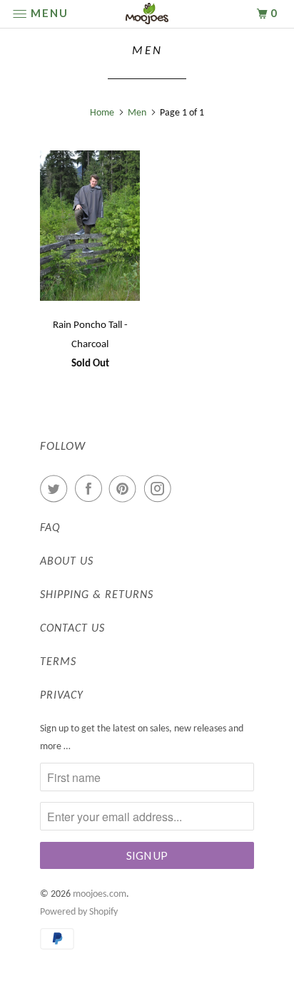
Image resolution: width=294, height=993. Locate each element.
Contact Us (72, 628)
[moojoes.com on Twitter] (56, 489)
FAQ (50, 528)
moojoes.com (99, 894)
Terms (58, 662)
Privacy (61, 695)
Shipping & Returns (96, 595)
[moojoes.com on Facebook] (91, 489)
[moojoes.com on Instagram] (160, 489)
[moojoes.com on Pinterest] (125, 489)
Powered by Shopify (79, 912)
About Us (66, 561)
